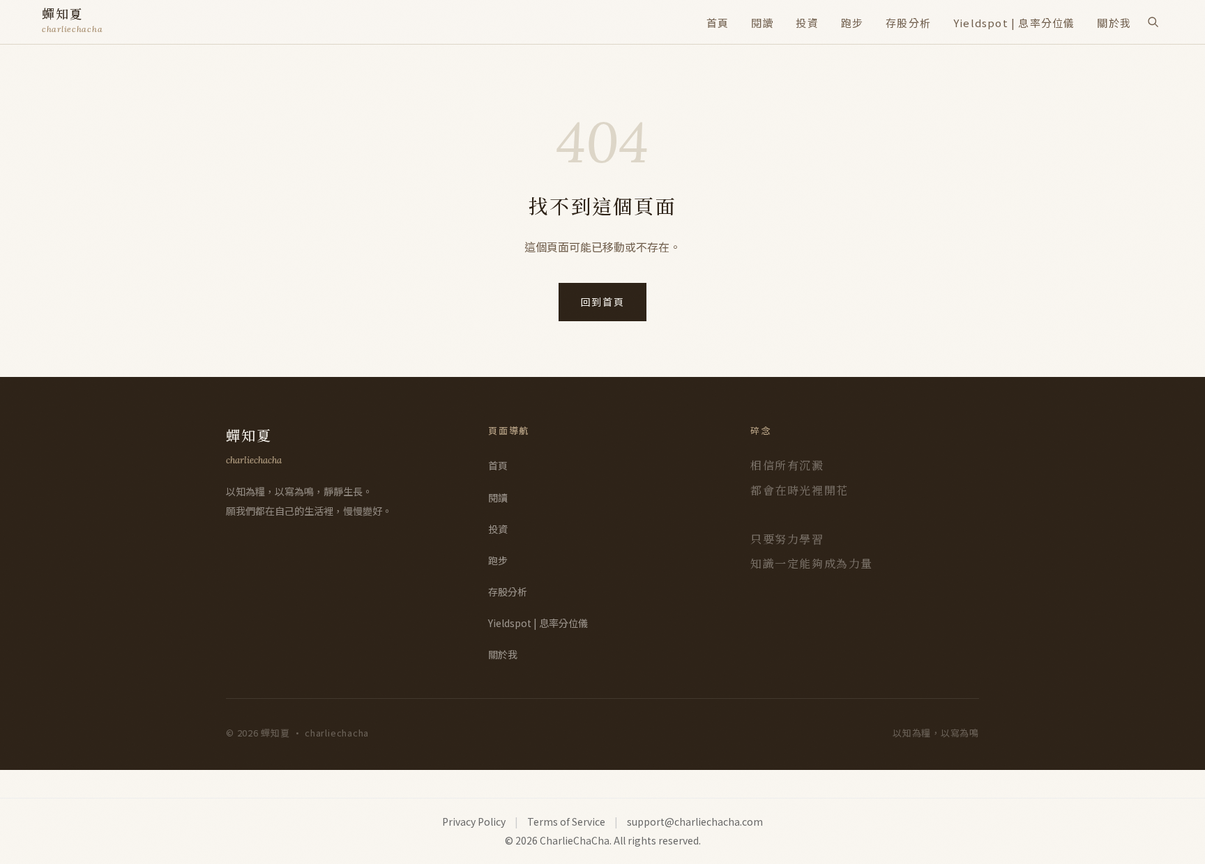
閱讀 (762, 22)
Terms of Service (566, 821)
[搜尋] (1152, 21)
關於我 (1114, 22)
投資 (807, 22)
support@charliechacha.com (695, 821)
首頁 (717, 22)
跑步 (852, 22)
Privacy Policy (474, 821)
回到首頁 (603, 302)
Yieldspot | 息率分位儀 (1014, 22)
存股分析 (908, 22)
